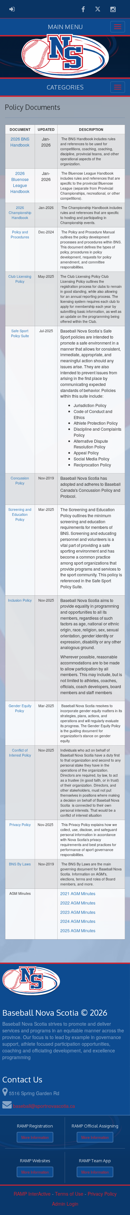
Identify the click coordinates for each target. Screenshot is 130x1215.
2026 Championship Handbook (20, 212)
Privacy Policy (20, 824)
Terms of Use (69, 1193)
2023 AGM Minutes (77, 912)
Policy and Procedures (20, 234)
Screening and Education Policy (19, 514)
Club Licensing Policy (19, 279)
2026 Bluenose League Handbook (19, 182)
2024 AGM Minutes (77, 921)
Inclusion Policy (20, 600)
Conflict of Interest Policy (20, 753)
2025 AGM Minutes (77, 931)
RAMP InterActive (32, 1193)
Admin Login (65, 1203)
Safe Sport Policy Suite (20, 333)
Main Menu (65, 26)
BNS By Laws (20, 863)
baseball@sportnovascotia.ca (44, 1105)
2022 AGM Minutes (77, 903)
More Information (35, 1137)
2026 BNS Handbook (19, 142)
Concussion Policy (20, 480)
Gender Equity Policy (20, 708)
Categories (65, 87)
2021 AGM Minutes (77, 893)
